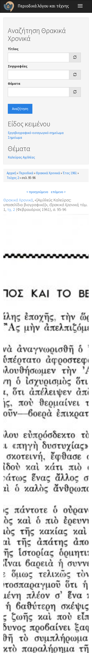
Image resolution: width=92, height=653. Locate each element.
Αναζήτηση (20, 109)
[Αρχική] (9, 6)
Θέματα (14, 83)
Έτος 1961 (70, 173)
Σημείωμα (15, 137)
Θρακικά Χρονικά (48, 173)
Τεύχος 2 (13, 178)
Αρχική (11, 173)
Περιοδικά (26, 173)
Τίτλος (13, 49)
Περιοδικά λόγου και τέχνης (43, 6)
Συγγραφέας (17, 66)
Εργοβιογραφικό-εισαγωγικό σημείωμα (36, 133)
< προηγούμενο (37, 192)
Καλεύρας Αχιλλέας (21, 157)
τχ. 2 (11, 209)
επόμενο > (58, 192)
